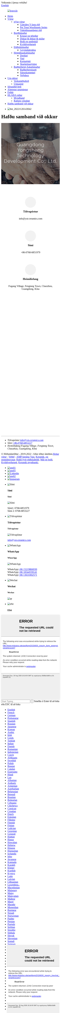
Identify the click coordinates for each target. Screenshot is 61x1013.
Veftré (12, 456)
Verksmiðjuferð (21, 81)
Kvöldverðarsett (28, 44)
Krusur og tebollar (29, 36)
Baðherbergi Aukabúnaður (27, 67)
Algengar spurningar (18, 89)
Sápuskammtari (27, 72)
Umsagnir (18, 84)
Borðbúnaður (20, 33)
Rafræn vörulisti (22, 100)
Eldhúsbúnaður (21, 47)
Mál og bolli (46, 459)
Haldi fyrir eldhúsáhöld (27, 459)
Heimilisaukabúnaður (24, 52)
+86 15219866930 (28, 569)
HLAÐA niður (15, 95)
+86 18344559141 (28, 572)
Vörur (10, 19)
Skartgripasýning (28, 64)
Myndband (19, 98)
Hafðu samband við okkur (20, 103)
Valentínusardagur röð (31, 30)
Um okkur (13, 78)
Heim (10, 16)
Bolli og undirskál (29, 41)
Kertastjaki (25, 61)
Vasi (22, 58)
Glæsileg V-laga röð (30, 24)
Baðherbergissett (28, 69)
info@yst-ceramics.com (19, 540)
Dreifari (24, 55)
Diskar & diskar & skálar (32, 38)
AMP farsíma (23, 456)
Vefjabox (24, 75)
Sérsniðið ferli (14, 86)
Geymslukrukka (28, 50)
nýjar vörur (19, 21)
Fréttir (10, 92)
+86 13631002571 (28, 575)
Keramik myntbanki (28, 462)
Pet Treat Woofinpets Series (33, 27)
